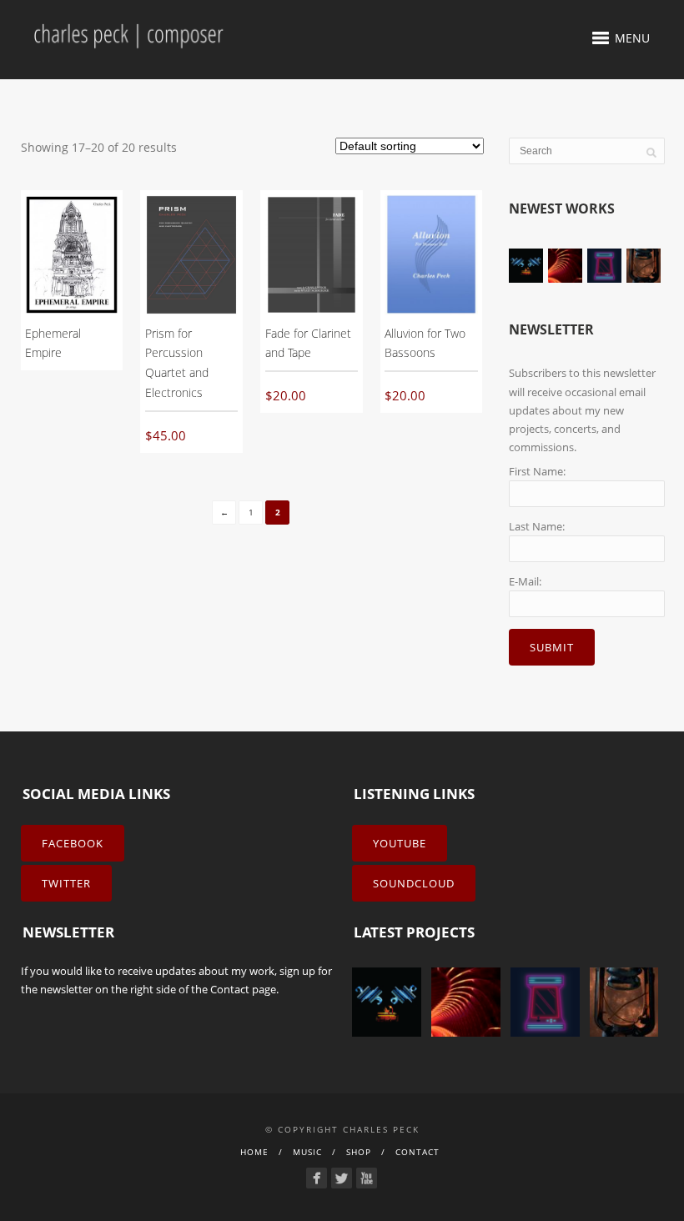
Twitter (66, 883)
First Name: (537, 471)
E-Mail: (525, 581)
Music (307, 1152)
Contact (229, 989)
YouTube (399, 843)
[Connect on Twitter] (341, 1178)
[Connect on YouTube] (366, 1178)
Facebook (72, 843)
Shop (358, 1152)
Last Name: (537, 526)
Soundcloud (414, 883)
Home (254, 1152)
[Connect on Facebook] (316, 1178)
